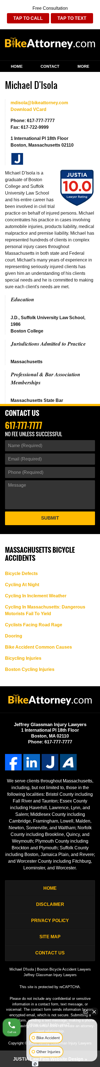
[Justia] (17, 159)
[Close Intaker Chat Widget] (94, 1011)
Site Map (50, 936)
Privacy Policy (50, 920)
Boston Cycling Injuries (29, 669)
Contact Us (22, 413)
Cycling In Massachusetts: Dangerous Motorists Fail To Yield (45, 610)
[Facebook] (13, 762)
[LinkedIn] (31, 762)
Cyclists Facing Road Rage (33, 624)
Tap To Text (72, 18)
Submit (50, 518)
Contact (50, 66)
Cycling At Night (22, 584)
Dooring (13, 636)
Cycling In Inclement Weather (35, 595)
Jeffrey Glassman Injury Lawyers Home (50, 45)
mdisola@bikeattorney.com (39, 102)
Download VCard (28, 109)
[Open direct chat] (85, 1011)
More (83, 66)
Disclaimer (50, 904)
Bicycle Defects (21, 573)
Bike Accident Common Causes (38, 647)
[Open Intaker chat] (35, 1063)
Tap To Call (28, 18)
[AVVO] (68, 762)
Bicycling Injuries (23, 658)
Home (16, 66)
